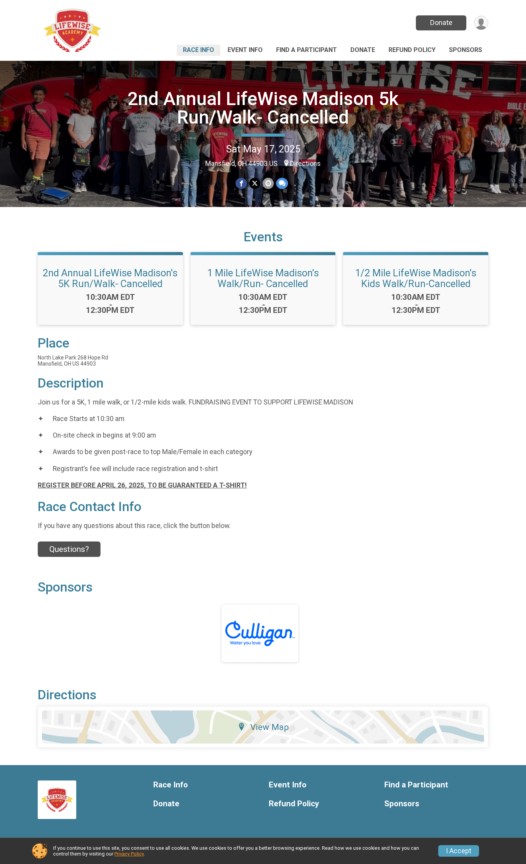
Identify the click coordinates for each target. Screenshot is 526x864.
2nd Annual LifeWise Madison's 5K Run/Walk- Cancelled (110, 278)
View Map (269, 727)
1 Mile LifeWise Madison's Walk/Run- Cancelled (263, 278)
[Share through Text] (282, 183)
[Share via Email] (268, 183)
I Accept (458, 851)
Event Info (245, 49)
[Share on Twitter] (254, 183)
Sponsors (465, 49)
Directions (305, 163)
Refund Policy (412, 49)
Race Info (198, 49)
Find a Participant (306, 49)
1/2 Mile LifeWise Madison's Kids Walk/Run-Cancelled (415, 278)
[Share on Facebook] (241, 183)
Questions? (69, 549)
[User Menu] (481, 23)
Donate (441, 22)
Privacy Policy (129, 854)
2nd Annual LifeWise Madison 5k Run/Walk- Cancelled (263, 108)
